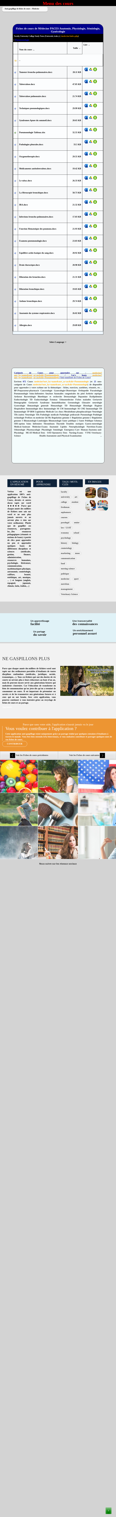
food (63, 563)
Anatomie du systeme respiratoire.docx (37, 313)
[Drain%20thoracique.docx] (15, 265)
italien (23, 586)
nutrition (65, 584)
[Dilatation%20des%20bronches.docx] (15, 277)
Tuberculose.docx (27, 84)
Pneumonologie (22, 40)
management (67, 589)
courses (64, 517)
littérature (25, 563)
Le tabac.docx (25, 181)
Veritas (10, 491)
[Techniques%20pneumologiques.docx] (15, 108)
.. (19, 60)
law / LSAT (66, 528)
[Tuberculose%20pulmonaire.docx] (15, 96)
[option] (58, 809)
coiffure (10, 574)
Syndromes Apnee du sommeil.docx (35, 120)
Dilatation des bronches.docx (32, 277)
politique (65, 574)
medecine (65, 579)
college (64, 502)
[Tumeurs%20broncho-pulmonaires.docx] (15, 72)
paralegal (65, 522)
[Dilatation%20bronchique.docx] (15, 289)
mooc (77, 553)
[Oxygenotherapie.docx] (15, 157)
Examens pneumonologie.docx (33, 241)
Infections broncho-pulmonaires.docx (36, 217)
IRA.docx (23, 205)
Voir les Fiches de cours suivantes (84, 755)
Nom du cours (26, 49)
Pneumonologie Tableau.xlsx (32, 132)
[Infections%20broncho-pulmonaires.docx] (15, 217)
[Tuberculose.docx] (15, 84)
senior (76, 522)
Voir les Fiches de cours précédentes (31, 755)
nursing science (68, 569)
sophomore (66, 512)
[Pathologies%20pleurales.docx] (15, 145)
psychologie (12, 563)
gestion (10, 554)
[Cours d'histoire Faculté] (102, 492)
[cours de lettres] (90, 505)
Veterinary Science (69, 594)
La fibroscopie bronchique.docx (33, 193)
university (65, 497)
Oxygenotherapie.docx (29, 156)
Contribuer (15, 744)
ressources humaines (19, 560)
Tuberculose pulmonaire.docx (32, 96)
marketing (65, 553)
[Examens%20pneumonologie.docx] (15, 241)
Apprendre (7, 707)
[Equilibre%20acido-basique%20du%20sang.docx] (15, 253)
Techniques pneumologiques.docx (34, 108)
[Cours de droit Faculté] (90, 492)
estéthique (12, 577)
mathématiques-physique (18, 569)
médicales (26, 551)
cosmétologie (24, 572)
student (75, 502)
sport (76, 579)
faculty (64, 492)
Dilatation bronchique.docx (31, 289)
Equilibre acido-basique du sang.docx (36, 253)
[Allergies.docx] (15, 325)
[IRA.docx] (15, 205)
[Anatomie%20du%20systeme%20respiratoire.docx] (15, 313)
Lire (86, 45)
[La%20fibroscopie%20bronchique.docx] (15, 193)
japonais (26, 583)
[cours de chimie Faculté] (102, 505)
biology (75, 543)
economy (65, 533)
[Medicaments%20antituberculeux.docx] (15, 169)
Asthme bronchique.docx (30, 301)
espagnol (11, 583)
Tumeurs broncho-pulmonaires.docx (35, 72)
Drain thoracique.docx (29, 265)
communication (14, 566)
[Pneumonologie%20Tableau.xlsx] (15, 132)
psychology (66, 538)
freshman (65, 507)
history (64, 543)
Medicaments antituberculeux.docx (35, 168)
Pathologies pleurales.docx (31, 144)
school (76, 533)
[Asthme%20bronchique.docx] (15, 301)
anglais (27, 580)
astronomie (12, 572)
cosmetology (66, 548)
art (19, 577)
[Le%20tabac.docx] (15, 181)
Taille (76, 48)
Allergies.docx (25, 325)
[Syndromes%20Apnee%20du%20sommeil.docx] (15, 120)
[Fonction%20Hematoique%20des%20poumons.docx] (15, 229)
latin (17, 586)
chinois (10, 586)
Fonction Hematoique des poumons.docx (37, 229)
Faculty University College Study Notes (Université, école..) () (46, 36)
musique (26, 577)
